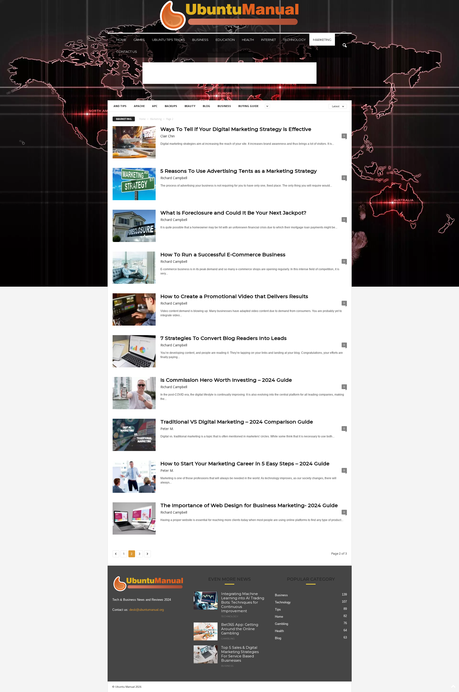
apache (139, 106)
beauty (190, 106)
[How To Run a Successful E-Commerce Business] (134, 268)
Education (225, 40)
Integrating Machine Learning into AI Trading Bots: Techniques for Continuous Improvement (242, 602)
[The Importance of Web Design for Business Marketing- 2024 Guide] (134, 518)
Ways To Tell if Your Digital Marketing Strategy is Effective (236, 129)
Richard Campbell (173, 178)
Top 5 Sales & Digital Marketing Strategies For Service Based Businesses (240, 654)
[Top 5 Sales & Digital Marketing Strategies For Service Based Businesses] (206, 654)
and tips (120, 106)
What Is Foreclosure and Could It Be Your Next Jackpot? (233, 213)
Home (121, 40)
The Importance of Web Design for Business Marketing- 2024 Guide (249, 505)
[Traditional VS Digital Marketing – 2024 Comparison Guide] (134, 435)
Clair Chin (167, 136)
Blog (206, 106)
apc (154, 106)
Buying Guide (248, 106)
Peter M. (167, 428)
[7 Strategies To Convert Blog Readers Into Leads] (134, 351)
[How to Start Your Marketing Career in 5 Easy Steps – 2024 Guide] (134, 477)
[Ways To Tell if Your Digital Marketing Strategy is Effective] (134, 142)
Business (200, 40)
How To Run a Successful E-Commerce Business (222, 254)
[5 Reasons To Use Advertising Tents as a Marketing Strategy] (134, 184)
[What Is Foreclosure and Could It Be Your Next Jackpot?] (134, 226)
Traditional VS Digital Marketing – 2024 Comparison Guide (236, 422)
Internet (268, 40)
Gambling (228, 639)
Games (139, 40)
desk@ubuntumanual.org (146, 610)
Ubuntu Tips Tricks (168, 40)
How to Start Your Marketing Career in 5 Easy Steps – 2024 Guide (244, 464)
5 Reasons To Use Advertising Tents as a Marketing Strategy (238, 171)
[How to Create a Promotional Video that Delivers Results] (134, 309)
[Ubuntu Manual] (230, 16)
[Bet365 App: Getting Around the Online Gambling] (206, 631)
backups (171, 106)
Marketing (322, 40)
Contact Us (126, 52)
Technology (294, 40)
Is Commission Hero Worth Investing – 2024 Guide (226, 380)
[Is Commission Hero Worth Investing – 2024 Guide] (134, 393)
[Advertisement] (229, 73)
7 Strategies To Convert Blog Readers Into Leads (223, 338)
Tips (278, 609)
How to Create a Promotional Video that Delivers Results (234, 296)
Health (248, 40)
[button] (344, 45)
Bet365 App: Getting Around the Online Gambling (239, 628)
